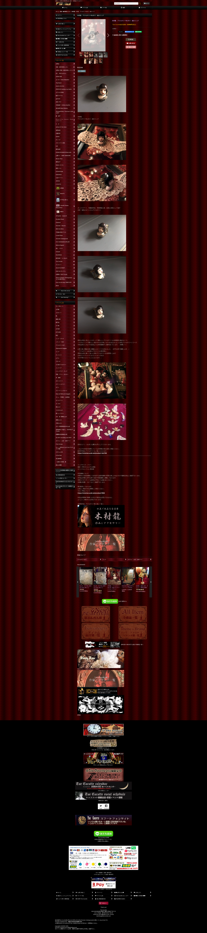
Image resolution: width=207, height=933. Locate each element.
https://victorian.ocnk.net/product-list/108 (92, 453)
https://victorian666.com (75, 921)
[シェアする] (114, 32)
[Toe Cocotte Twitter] (101, 806)
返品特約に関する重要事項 (120, 35)
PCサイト (104, 903)
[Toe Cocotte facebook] (106, 806)
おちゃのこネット (101, 931)
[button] (79, 35)
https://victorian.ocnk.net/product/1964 (91, 493)
